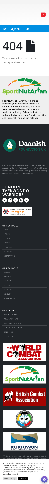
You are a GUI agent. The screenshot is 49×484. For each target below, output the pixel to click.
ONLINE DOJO (8, 332)
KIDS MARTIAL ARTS (10, 314)
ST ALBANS (7, 285)
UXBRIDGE (7, 243)
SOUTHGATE (8, 290)
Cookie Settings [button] (10, 478)
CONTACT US (8, 336)
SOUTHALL (7, 281)
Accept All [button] (23, 478)
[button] (43, 15)
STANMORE (8, 251)
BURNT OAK (8, 247)
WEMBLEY (7, 294)
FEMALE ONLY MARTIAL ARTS (13, 328)
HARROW (7, 234)
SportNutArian (9, 100)
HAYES (6, 230)
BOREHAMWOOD (9, 298)
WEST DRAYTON (9, 256)
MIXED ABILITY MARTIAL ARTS (13, 323)
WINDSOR (7, 276)
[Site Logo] (10, 14)
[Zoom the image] (24, 80)
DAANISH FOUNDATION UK (11, 165)
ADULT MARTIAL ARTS (11, 319)
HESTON (7, 238)
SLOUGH (7, 272)
